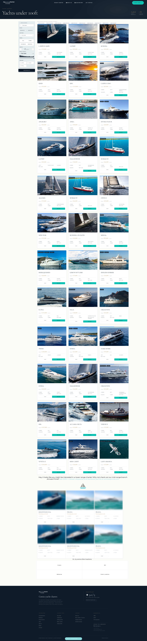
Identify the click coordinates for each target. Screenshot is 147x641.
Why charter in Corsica (80, 617)
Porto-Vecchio (42, 619)
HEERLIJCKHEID (44, 273)
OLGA (72, 310)
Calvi (40, 621)
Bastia (40, 625)
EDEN (41, 83)
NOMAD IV (105, 159)
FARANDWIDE (75, 159)
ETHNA (72, 349)
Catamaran (23, 44)
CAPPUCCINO (106, 83)
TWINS (41, 349)
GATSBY (72, 46)
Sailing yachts (60, 619)
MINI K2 (103, 235)
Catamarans (59, 617)
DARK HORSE (105, 349)
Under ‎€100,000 (82, 23)
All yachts (59, 615)
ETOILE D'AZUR (106, 122)
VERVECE (104, 424)
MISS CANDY (74, 462)
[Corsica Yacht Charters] (9, 2)
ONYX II (104, 198)
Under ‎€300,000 (66, 23)
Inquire (58, 56)
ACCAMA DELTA (76, 424)
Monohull (30, 44)
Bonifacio (41, 617)
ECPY (95, 617)
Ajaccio (40, 623)
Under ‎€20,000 (113, 23)
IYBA (94, 615)
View (45, 56)
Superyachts (59, 623)
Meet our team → (97, 626)
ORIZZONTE (105, 310)
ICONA (41, 310)
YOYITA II (42, 462)
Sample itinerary (78, 619)
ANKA (72, 122)
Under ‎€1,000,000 (49, 23)
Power (30, 40)
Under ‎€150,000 (74, 23)
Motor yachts (59, 621)
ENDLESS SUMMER (107, 273)
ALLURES (42, 198)
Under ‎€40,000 (105, 23)
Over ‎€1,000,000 (41, 23)
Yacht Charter (59, 2)
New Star (42, 235)
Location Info (79, 2)
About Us (69, 2)
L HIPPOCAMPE (44, 46)
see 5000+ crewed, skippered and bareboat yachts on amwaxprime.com (89, 479)
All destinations (42, 615)
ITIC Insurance (96, 619)
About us (77, 615)
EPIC (71, 83)
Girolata (40, 627)
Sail (23, 40)
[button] (38, 33)
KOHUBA (104, 46)
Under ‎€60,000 (98, 23)
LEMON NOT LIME (76, 273)
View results (26, 70)
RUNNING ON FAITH (77, 235)
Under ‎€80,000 (90, 23)
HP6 (40, 424)
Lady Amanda (106, 462)
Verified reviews (78, 621)
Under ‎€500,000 (58, 23)
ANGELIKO (42, 122)
